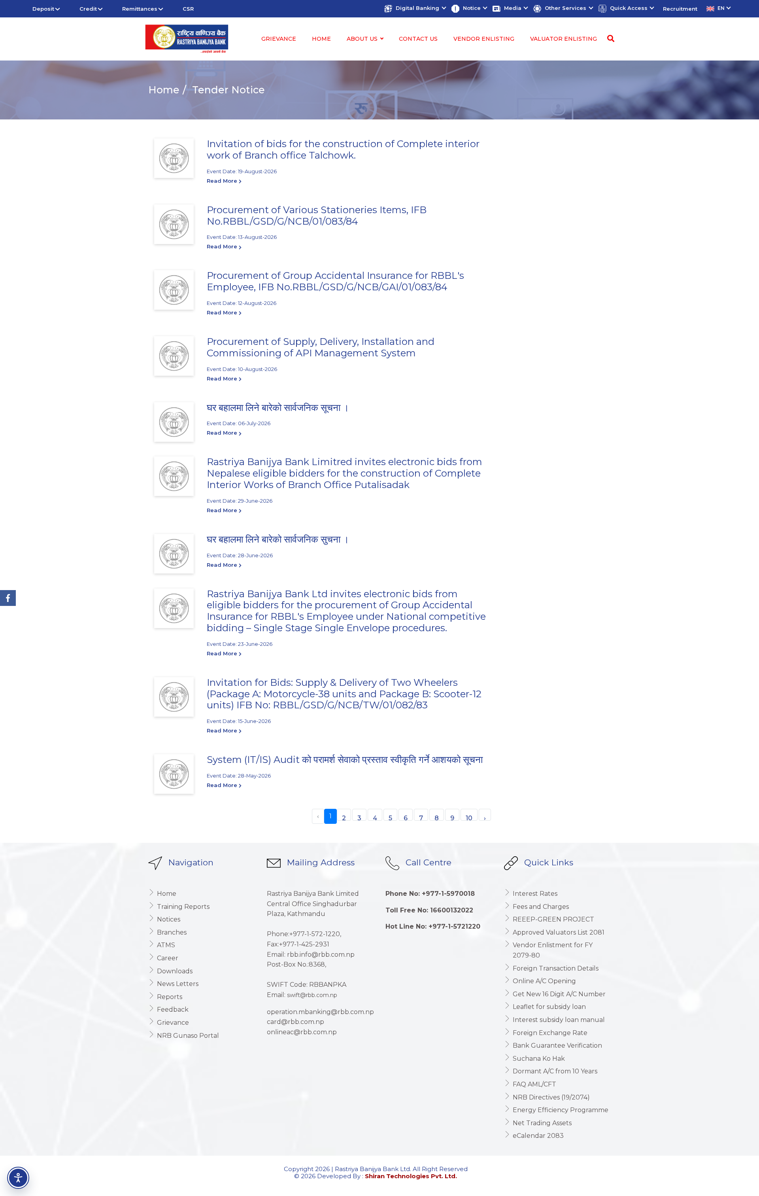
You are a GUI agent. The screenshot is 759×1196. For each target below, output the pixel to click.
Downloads (175, 971)
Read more (223, 181)
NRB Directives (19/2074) (551, 1097)
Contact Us (418, 38)
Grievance (278, 38)
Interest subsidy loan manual (559, 1020)
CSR (188, 9)
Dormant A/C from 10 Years (555, 1071)
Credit (88, 9)
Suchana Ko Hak (539, 1058)
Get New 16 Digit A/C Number (559, 994)
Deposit (43, 9)
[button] (414, 8)
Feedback (173, 1009)
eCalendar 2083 (538, 1135)
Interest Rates (535, 893)
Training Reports (183, 906)
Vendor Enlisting (483, 38)
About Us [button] (363, 38)
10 (469, 817)
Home (321, 38)
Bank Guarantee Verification (557, 1045)
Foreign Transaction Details (556, 968)
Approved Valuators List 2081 (558, 932)
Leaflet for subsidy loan (549, 1007)
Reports (169, 997)
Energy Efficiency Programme (560, 1110)
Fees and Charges (541, 906)
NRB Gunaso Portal (188, 1035)
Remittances (139, 9)
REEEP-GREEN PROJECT (553, 919)
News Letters (177, 984)
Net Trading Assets (542, 1123)
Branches (172, 932)
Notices (168, 919)
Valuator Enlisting (563, 38)
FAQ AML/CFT (534, 1084)
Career (167, 958)
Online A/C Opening (544, 981)
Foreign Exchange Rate (550, 1033)
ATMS (166, 945)
